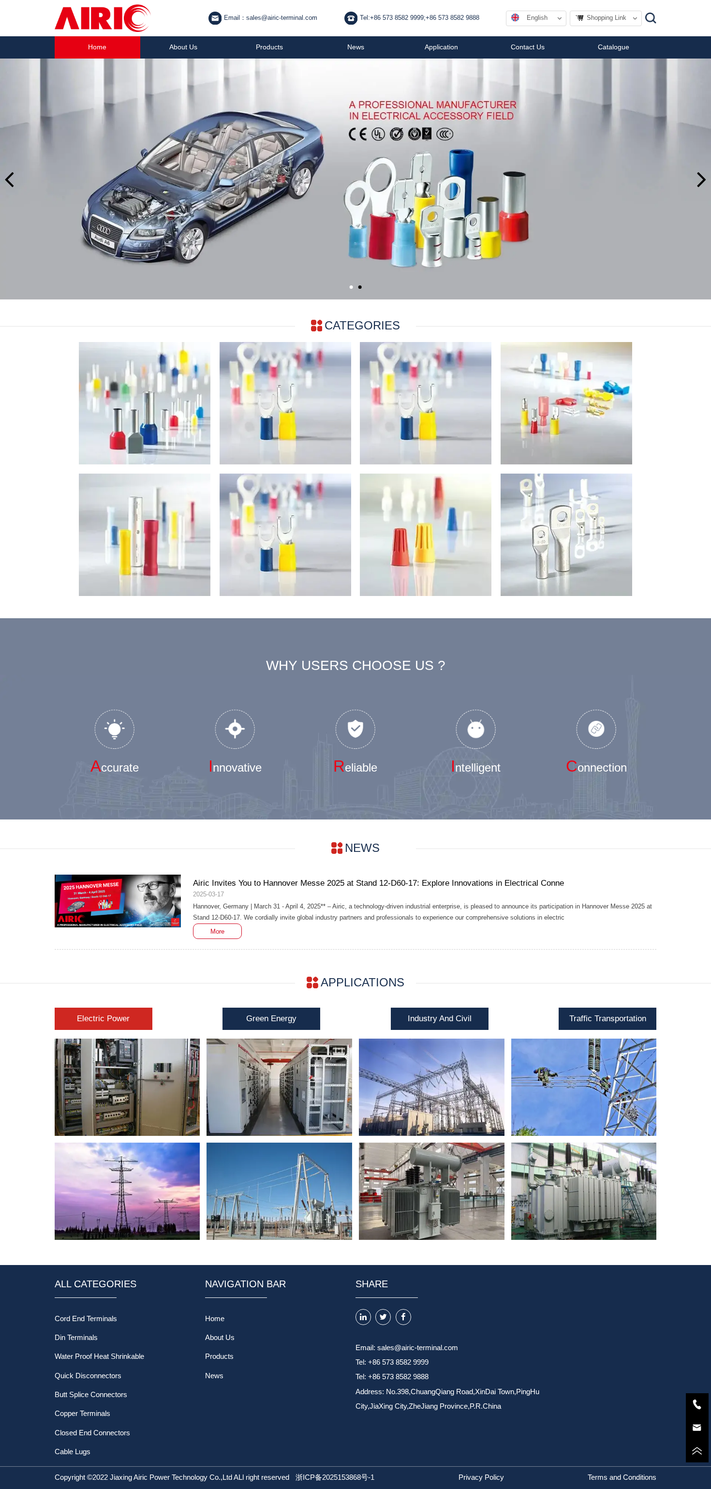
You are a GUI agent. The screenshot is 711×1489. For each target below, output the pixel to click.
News (355, 47)
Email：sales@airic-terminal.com (270, 17)
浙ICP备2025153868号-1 (335, 1477)
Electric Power (103, 1018)
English (537, 17)
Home (97, 47)
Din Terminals (76, 1337)
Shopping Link (606, 17)
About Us (183, 47)
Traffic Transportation (607, 1018)
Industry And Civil (440, 1018)
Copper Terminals (82, 1413)
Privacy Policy (481, 1477)
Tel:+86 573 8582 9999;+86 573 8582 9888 (419, 17)
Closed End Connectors (92, 1433)
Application (441, 47)
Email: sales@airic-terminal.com (407, 1348)
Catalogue (613, 47)
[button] (9, 179)
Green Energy (271, 1018)
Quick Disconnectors (88, 1376)
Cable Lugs (72, 1452)
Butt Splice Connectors (91, 1395)
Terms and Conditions (622, 1477)
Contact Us (528, 47)
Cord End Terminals (86, 1319)
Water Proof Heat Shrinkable (99, 1356)
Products (269, 47)
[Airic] (103, 18)
